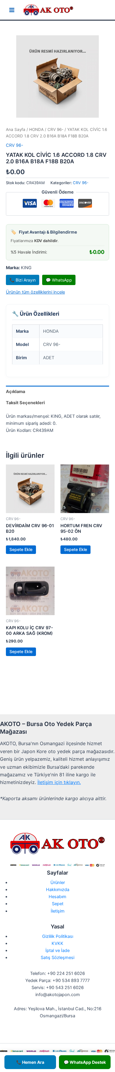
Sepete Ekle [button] (20, 549)
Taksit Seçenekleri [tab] (25, 402)
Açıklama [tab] (15, 391)
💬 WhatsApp (59, 279)
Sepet (57, 903)
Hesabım (57, 896)
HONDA (36, 129)
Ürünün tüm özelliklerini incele (35, 292)
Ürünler (57, 882)
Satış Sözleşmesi (57, 957)
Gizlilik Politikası (57, 936)
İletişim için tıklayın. (59, 782)
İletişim (58, 911)
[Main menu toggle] (12, 10)
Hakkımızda (57, 889)
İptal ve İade (57, 950)
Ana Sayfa (15, 129)
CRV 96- (55, 129)
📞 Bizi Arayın (22, 279)
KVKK (57, 943)
